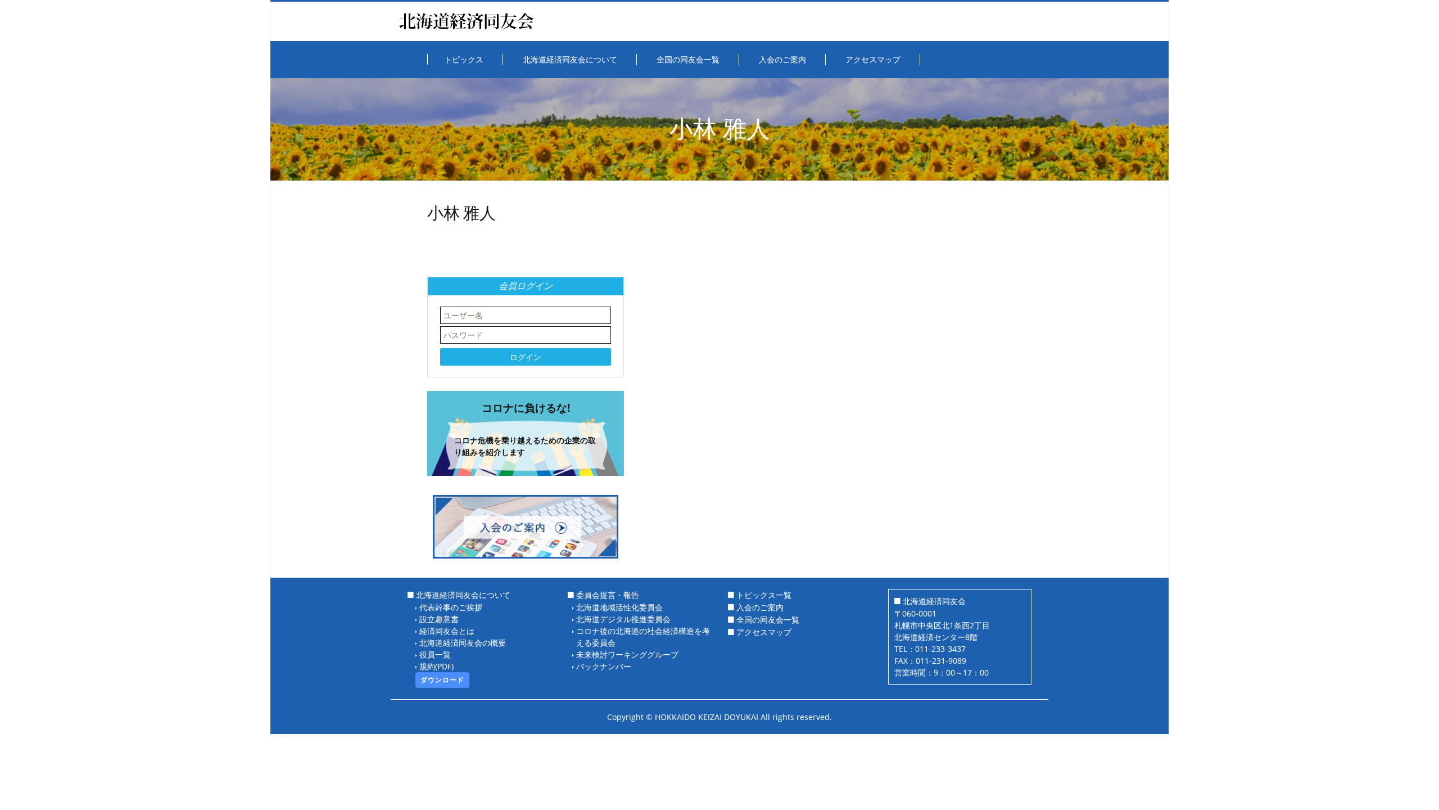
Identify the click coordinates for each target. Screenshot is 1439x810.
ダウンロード (442, 680)
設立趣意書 (439, 619)
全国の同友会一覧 (767, 619)
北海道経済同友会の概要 (462, 642)
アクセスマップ (763, 632)
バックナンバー (603, 666)
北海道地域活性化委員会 (619, 607)
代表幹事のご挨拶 (450, 607)
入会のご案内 (760, 607)
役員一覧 (435, 654)
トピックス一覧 (763, 595)
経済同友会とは (446, 631)
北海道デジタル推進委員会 (623, 619)
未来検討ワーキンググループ (627, 654)
